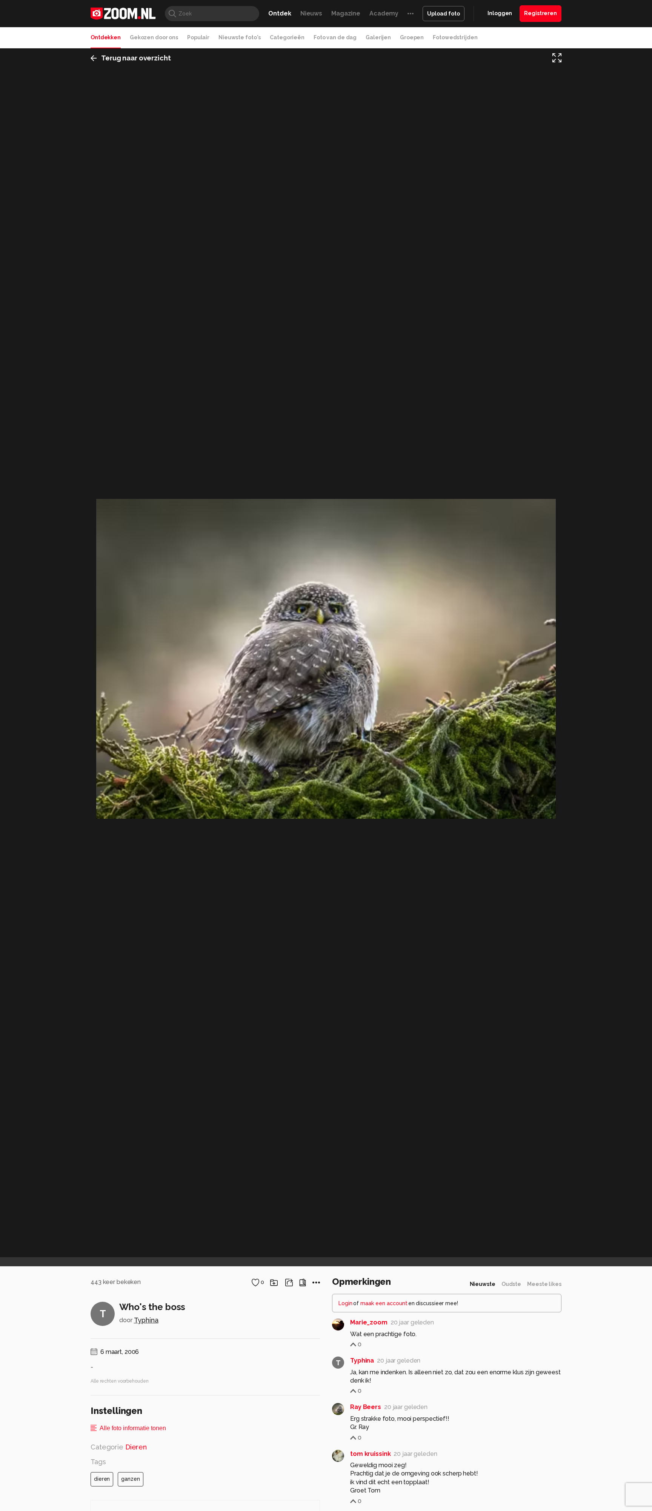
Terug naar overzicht (136, 58)
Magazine (345, 13)
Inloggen (499, 13)
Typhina (146, 1320)
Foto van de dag (335, 37)
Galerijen (378, 37)
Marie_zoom (369, 1322)
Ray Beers (365, 1407)
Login (345, 1303)
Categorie (119, 1447)
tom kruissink (370, 1453)
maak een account (384, 1303)
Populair (198, 37)
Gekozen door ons (154, 37)
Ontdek (279, 13)
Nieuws (311, 13)
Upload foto (443, 14)
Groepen (412, 37)
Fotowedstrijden (455, 37)
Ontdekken (106, 37)
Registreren (540, 13)
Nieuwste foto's (239, 37)
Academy (383, 13)
